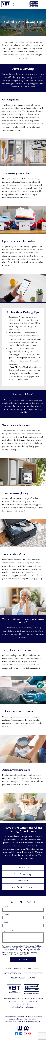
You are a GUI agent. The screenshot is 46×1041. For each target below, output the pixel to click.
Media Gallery (18, 978)
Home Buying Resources (23, 887)
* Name (5, 906)
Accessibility (33, 1019)
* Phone (5, 914)
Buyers (27, 968)
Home (8, 968)
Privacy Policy (22, 954)
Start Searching (23, 874)
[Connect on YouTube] (29, 1034)
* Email (5, 922)
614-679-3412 (22, 1004)
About (31, 978)
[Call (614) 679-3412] (13, 4)
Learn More (23, 880)
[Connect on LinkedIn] (20, 1034)
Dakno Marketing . (33, 1022)
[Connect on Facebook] (16, 1034)
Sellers (36, 968)
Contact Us (23, 867)
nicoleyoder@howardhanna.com (23, 1007)
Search (17, 968)
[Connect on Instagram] (25, 1034)
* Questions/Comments (11, 931)
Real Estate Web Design (13, 1022)
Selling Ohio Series (33, 973)
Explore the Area (12, 973)
